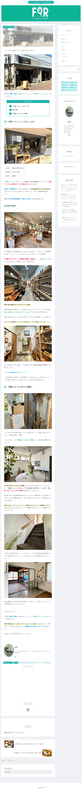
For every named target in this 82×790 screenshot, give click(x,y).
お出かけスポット (8, 662)
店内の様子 (15, 109)
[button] (78, 69)
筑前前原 (48, 662)
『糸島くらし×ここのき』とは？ (21, 106)
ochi (16, 647)
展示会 (32, 662)
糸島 (27, 662)
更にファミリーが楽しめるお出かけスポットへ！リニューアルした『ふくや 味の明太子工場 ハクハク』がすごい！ (69, 188)
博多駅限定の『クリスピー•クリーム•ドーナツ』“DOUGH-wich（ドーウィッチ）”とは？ (68, 196)
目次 (27, 101)
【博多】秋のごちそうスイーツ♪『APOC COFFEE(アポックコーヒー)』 (69, 219)
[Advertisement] (28, 683)
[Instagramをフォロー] (15, 657)
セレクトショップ (40, 662)
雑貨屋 (22, 662)
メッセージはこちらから (67, 156)
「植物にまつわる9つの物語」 (20, 113)
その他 (16, 662)
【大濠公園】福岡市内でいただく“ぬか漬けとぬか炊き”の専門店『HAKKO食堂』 (69, 204)
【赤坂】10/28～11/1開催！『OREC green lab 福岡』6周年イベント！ (69, 212)
